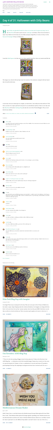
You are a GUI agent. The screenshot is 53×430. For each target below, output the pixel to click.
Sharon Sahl (8, 165)
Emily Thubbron (9, 208)
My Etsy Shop (28, 12)
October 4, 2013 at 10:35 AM (11, 148)
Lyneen (7, 158)
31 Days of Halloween (10, 113)
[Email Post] (35, 113)
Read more (48, 314)
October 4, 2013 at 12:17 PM (11, 154)
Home (4, 12)
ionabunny (8, 251)
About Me (14, 12)
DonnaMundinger (9, 129)
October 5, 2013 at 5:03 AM (11, 255)
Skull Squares (11, 58)
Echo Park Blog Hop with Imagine (16, 299)
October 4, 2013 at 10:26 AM (11, 141)
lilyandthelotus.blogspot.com (11, 229)
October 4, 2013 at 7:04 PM (11, 198)
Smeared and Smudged (29, 113)
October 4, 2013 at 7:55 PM (11, 205)
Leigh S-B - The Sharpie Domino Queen (13, 178)
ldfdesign (7, 185)
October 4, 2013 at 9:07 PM (11, 225)
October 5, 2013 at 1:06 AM (11, 241)
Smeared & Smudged (8, 36)
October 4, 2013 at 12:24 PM (11, 161)
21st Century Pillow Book (13, 2)
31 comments (8, 368)
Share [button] (48, 113)
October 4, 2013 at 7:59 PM (11, 218)
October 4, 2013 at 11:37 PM (11, 233)
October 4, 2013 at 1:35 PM (11, 168)
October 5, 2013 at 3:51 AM (11, 248)
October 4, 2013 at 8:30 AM (11, 126)
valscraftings (8, 171)
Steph (7, 237)
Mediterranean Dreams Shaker (15, 408)
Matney (7, 121)
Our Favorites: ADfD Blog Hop (15, 353)
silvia (7, 144)
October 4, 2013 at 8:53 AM (11, 133)
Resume (9, 12)
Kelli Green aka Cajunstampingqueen (13, 151)
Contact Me (21, 12)
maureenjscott (9, 245)
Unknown (8, 201)
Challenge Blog (18, 107)
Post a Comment (6, 258)
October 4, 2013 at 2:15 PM (11, 182)
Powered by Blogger (27, 427)
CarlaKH (7, 222)
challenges (29, 32)
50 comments (8, 314)
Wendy (7, 215)
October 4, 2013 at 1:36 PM (11, 175)
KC (6, 192)
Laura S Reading (9, 136)
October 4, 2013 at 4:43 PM (11, 189)
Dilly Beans (11, 32)
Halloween (22, 113)
